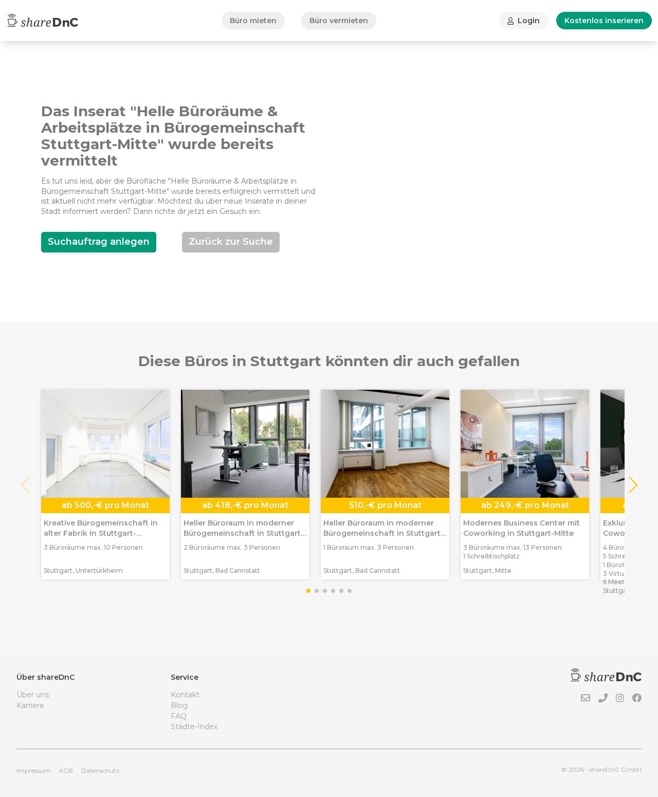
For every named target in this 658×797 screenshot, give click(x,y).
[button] (633, 484)
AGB (66, 770)
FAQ (179, 716)
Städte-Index (194, 726)
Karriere (30, 705)
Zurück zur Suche (231, 241)
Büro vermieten (338, 20)
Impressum (33, 770)
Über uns (32, 694)
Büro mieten (253, 20)
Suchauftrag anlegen (99, 241)
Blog (179, 705)
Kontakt (185, 694)
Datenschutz (100, 770)
